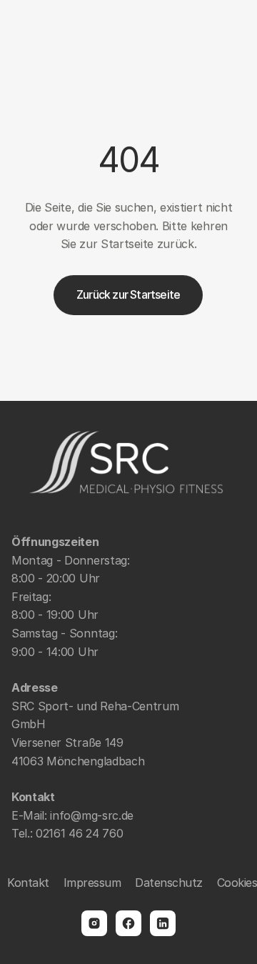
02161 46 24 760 (79, 833)
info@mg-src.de (91, 815)
